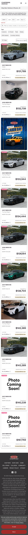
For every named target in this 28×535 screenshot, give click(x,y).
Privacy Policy (14, 468)
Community (22, 465)
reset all (3, 22)
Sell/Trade (5, 465)
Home (22, 463)
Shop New (7, 463)
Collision (14, 465)
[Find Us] (21, 3)
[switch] (25, 3)
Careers (5, 468)
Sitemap (22, 468)
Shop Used (15, 463)
